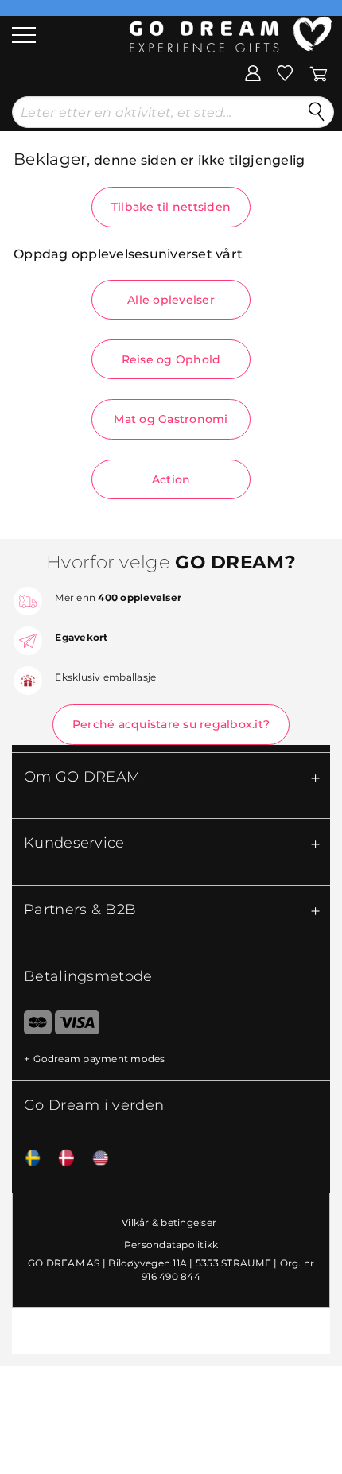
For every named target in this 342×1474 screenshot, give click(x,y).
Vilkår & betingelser (169, 1222)
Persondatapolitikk (171, 1245)
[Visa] (77, 1025)
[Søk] (316, 112)
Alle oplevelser (171, 300)
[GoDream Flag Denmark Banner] (60, 1158)
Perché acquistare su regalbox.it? (171, 724)
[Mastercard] (32, 1025)
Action (171, 479)
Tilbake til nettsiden (171, 207)
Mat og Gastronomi (170, 419)
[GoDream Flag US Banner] (95, 1158)
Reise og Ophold (171, 359)
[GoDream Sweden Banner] (27, 1158)
